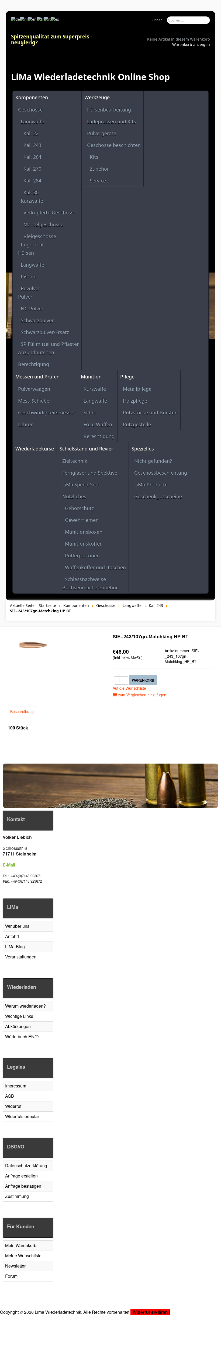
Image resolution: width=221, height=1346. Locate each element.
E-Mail (9, 865)
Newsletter (15, 1266)
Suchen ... (158, 19)
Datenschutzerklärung (26, 1165)
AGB (9, 1096)
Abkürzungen (18, 1026)
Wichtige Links (19, 1016)
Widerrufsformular (22, 1116)
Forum (11, 1276)
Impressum (15, 1086)
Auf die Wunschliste (129, 688)
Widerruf (13, 1106)
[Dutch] (24, 19)
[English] (32, 19)
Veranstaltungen (20, 957)
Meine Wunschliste (23, 1255)
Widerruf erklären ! (151, 1312)
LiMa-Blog (15, 946)
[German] (15, 19)
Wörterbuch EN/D (22, 1036)
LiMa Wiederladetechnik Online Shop (90, 77)
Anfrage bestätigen (23, 1186)
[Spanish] (55, 19)
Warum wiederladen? (25, 1006)
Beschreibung (22, 711)
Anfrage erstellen (21, 1176)
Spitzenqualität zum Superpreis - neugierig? (51, 39)
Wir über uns (17, 926)
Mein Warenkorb (20, 1245)
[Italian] (47, 19)
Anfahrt (12, 936)
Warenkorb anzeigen (191, 44)
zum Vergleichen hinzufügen (141, 694)
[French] (40, 19)
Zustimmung (17, 1196)
